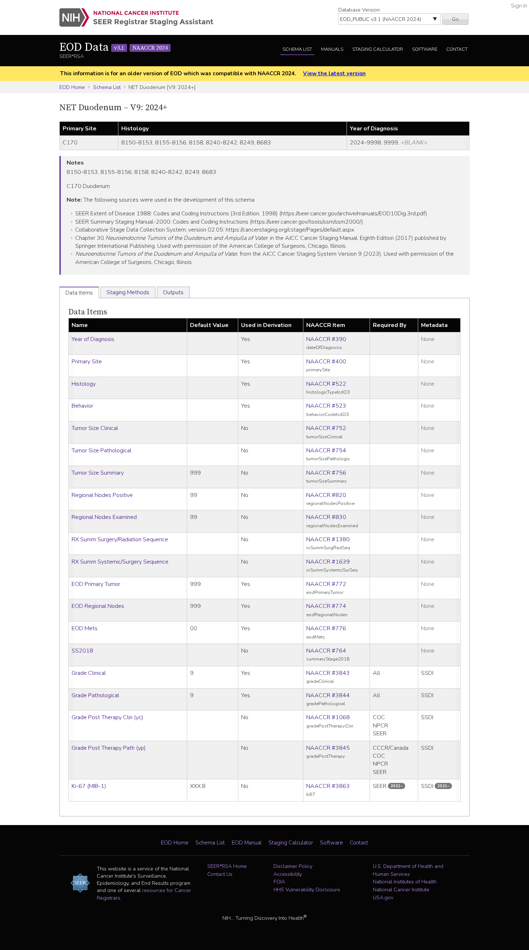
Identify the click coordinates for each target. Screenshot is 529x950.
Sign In (519, 6)
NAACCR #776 (326, 628)
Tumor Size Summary (98, 473)
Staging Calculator (377, 49)
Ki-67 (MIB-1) (89, 786)
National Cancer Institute (401, 889)
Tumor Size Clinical (95, 428)
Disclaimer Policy (292, 866)
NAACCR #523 (326, 406)
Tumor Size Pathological (101, 450)
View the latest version (334, 73)
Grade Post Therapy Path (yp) (109, 748)
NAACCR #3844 (328, 695)
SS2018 (82, 651)
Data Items (87, 312)
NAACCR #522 (326, 384)
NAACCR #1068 (328, 717)
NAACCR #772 (326, 584)
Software (424, 49)
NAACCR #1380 (328, 539)
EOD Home (72, 87)
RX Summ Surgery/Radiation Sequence (120, 539)
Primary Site (87, 362)
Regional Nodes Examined (104, 517)
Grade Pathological (95, 695)
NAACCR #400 (326, 362)
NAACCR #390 (326, 339)
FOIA (279, 881)
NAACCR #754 (326, 450)
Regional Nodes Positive (102, 495)
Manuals (332, 49)
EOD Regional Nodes (98, 606)
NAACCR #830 (326, 517)
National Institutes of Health (405, 881)
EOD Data (113, 47)
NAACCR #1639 (328, 562)
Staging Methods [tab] (128, 292)
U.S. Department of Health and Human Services (408, 870)
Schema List (297, 49)
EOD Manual (247, 842)
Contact (456, 49)
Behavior (82, 406)
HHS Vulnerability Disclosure (306, 889)
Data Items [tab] (79, 293)
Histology (84, 384)
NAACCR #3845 (328, 748)
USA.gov (383, 897)
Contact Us (219, 874)
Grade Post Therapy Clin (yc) (107, 717)
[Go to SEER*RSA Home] (140, 17)
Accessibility (287, 874)
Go (455, 19)
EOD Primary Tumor (96, 584)
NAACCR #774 (326, 606)
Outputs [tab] (173, 292)
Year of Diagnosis (93, 339)
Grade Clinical (89, 673)
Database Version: (359, 9)
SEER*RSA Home (227, 866)
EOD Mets (85, 628)
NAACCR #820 (326, 495)
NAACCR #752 (326, 428)
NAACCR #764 (326, 651)
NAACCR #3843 (328, 673)
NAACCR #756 (326, 473)
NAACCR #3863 (328, 786)
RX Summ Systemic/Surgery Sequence (120, 562)
